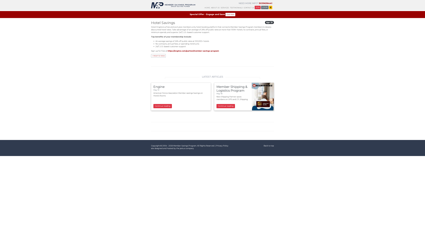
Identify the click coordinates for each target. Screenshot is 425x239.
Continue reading (162, 106)
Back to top (269, 146)
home (207, 8)
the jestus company (185, 148)
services (225, 8)
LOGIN (265, 7)
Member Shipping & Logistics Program (231, 88)
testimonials (236, 8)
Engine (159, 87)
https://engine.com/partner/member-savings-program (193, 51)
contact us (249, 8)
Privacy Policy (222, 146)
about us (215, 8)
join (258, 7)
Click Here (230, 14)
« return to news (158, 56)
